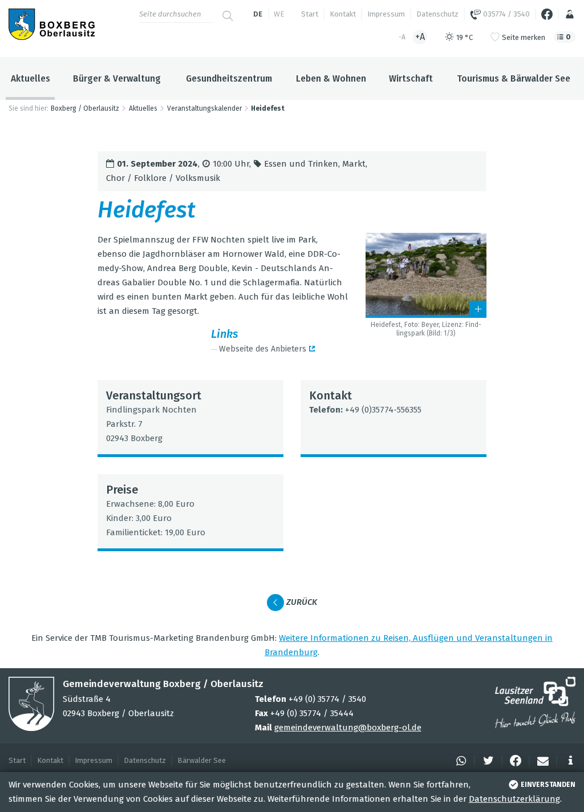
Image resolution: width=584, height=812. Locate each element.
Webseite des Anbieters (262, 349)
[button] (459, 760)
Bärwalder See (201, 760)
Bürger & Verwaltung (117, 78)
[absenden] (227, 11)
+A (420, 36)
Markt (354, 164)
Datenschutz (437, 14)
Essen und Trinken (301, 164)
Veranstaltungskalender (204, 108)
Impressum (386, 14)
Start (309, 14)
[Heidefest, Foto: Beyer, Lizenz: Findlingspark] (426, 275)
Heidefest (268, 108)
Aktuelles (30, 78)
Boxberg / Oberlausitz (85, 108)
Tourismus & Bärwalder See (513, 78)
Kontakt (343, 14)
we (279, 14)
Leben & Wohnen (331, 78)
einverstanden (548, 785)
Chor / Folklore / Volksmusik (163, 178)
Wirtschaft (411, 78)
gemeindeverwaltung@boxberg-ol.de (347, 727)
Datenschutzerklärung (514, 799)
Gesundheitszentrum (229, 78)
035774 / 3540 (505, 14)
